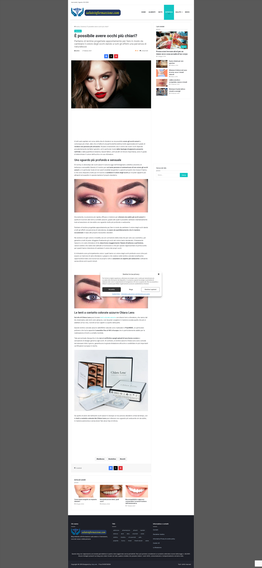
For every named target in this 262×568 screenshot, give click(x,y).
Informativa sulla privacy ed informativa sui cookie (135, 294)
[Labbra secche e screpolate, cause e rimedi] (161, 83)
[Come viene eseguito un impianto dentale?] (85, 491)
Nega (131, 289)
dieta (128, 533)
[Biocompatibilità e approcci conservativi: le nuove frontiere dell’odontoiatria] (136, 491)
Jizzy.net (94, 564)
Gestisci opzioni (150, 289)
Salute (178, 12)
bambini (142, 530)
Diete (160, 12)
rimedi (130, 540)
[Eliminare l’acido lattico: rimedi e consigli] (161, 92)
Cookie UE (156, 543)
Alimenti (152, 12)
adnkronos (116, 530)
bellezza (101, 459)
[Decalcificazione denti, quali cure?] (111, 491)
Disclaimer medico (158, 534)
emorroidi (135, 533)
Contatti (155, 530)
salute (147, 540)
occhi (123, 459)
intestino (123, 537)
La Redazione (157, 547)
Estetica (169, 12)
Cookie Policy (116, 294)
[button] (159, 274)
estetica (112, 459)
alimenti (135, 530)
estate (142, 533)
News (187, 12)
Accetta (112, 289)
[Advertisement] (111, 125)
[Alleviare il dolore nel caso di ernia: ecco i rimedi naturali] (161, 73)
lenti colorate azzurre (108, 317)
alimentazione (126, 530)
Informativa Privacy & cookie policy (164, 539)
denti (122, 533)
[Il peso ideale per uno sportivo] (161, 64)
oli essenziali (132, 537)
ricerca (123, 540)
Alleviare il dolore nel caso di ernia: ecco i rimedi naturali (178, 72)
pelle (140, 537)
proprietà (115, 540)
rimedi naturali (138, 540)
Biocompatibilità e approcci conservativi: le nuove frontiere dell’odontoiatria (136, 501)
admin (78, 50)
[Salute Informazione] (96, 12)
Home (143, 12)
